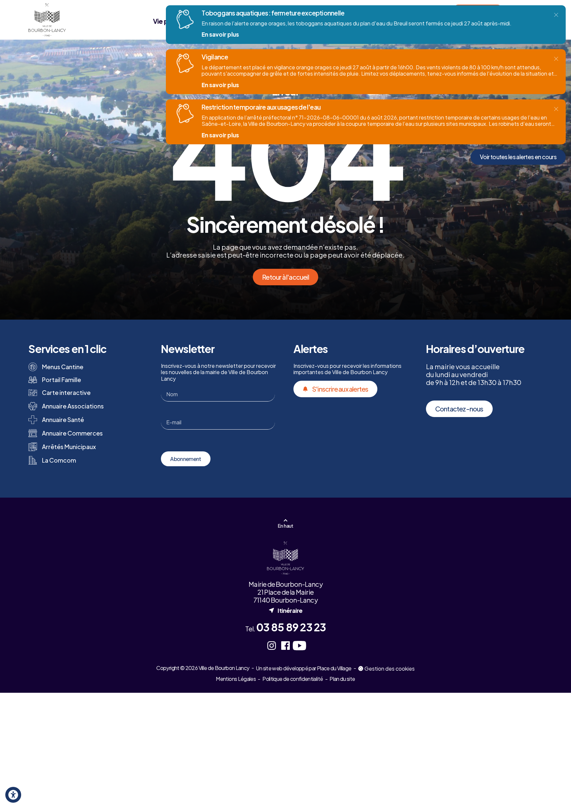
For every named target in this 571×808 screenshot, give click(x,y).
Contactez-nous (459, 408)
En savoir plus (220, 34)
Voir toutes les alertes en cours (518, 156)
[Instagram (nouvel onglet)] (272, 645)
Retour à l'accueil (285, 277)
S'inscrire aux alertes (340, 389)
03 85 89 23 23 (291, 627)
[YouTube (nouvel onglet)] (299, 645)
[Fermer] (556, 15)
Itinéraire (285, 610)
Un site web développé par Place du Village (303, 668)
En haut (285, 525)
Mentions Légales (236, 678)
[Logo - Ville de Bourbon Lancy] (46, 19)
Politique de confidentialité (292, 678)
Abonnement (185, 458)
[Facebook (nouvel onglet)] (285, 645)
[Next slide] (554, 788)
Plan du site (342, 678)
